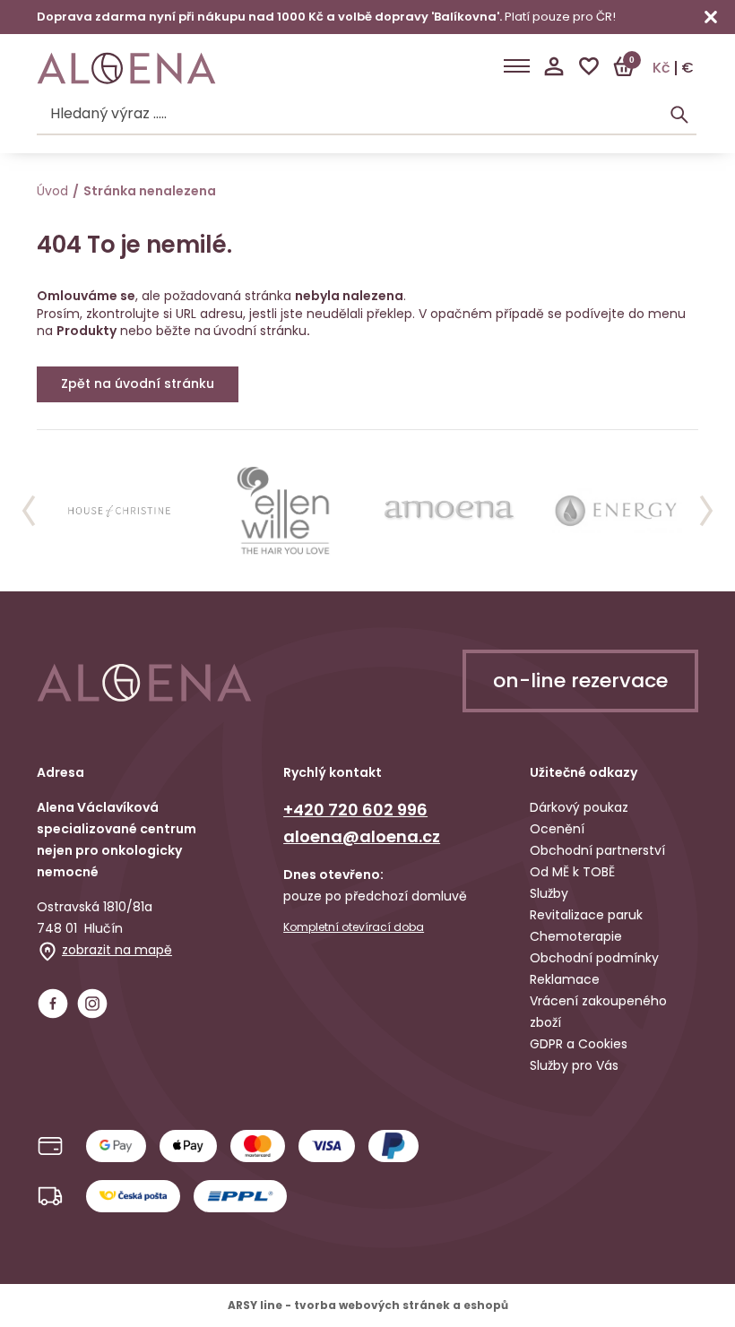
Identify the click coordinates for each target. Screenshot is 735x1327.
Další (706, 511)
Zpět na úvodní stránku (137, 383)
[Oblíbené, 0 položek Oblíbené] (589, 66)
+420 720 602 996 (355, 809)
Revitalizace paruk (586, 915)
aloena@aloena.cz (361, 836)
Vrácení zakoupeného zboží (598, 1011)
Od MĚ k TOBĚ (572, 872)
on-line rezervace (580, 680)
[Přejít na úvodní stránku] (126, 68)
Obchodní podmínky (594, 958)
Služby (549, 893)
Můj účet (554, 66)
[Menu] (517, 66)
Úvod (52, 191)
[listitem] (120, 511)
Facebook (53, 1003)
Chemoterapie (576, 936)
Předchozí (29, 511)
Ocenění (557, 829)
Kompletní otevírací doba (353, 927)
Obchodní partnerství (597, 850)
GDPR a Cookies (578, 1044)
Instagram (92, 1003)
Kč (661, 68)
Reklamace (565, 979)
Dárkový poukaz (579, 807)
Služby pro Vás (574, 1065)
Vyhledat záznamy (679, 114)
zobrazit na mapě (117, 950)
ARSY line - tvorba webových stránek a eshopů (368, 1305)
